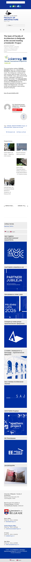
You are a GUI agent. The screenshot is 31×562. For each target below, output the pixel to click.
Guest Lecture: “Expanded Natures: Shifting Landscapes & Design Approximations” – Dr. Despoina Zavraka (21, 171)
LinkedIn (18, 6)
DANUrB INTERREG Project (18, 125)
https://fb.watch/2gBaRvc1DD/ (11, 93)
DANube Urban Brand (17, 110)
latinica (11, 226)
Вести (6, 47)
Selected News (17, 111)
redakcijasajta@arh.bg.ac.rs (12, 544)
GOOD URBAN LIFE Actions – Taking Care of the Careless (9, 154)
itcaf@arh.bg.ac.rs (10, 536)
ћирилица (6, 226)
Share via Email (22, 132)
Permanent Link (11, 132)
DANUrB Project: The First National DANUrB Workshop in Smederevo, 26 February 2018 (9, 191)
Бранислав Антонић (18, 127)
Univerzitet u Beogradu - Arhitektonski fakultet (9, 46)
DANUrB (9, 125)
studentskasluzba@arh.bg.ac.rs (13, 528)
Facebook (11, 6)
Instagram (20, 6)
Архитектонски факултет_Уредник (18, 105)
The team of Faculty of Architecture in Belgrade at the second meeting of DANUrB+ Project (11, 49)
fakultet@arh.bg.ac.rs (11, 521)
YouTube (13, 6)
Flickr (16, 6)
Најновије (16, 46)
